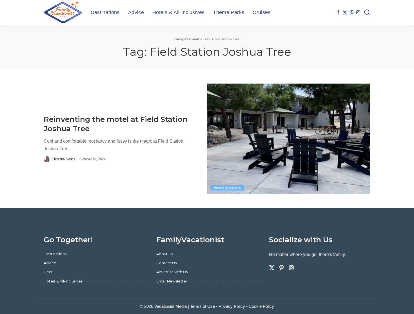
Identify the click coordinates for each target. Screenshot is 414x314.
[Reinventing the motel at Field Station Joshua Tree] (288, 139)
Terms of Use (202, 306)
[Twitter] (344, 12)
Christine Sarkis (63, 159)
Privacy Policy (232, 306)
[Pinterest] (351, 12)
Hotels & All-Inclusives (227, 187)
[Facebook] (338, 12)
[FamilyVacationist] (63, 12)
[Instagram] (358, 12)
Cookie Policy (261, 306)
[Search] (367, 12)
